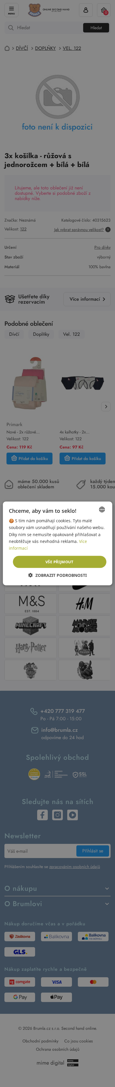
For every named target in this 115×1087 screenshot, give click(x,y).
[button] (57, 575)
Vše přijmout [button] (59, 561)
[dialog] (57, 543)
